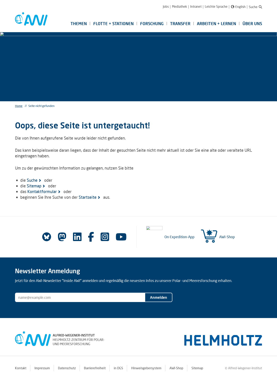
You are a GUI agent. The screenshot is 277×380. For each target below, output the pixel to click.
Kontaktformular (42, 191)
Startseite (88, 197)
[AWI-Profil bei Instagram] (105, 236)
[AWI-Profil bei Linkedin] (77, 236)
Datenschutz (67, 368)
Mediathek (179, 6)
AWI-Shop (227, 237)
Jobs (166, 6)
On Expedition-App (179, 237)
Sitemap (34, 185)
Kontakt (20, 368)
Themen (79, 23)
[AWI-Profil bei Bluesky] (46, 236)
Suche (32, 180)
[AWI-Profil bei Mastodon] (62, 236)
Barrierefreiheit (95, 368)
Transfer (180, 23)
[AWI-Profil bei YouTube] (121, 236)
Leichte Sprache (216, 6)
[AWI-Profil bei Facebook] (91, 236)
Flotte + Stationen (113, 23)
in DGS (118, 368)
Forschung (152, 23)
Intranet (196, 6)
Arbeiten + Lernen (216, 23)
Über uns (252, 23)
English (240, 7)
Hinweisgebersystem (146, 368)
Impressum (42, 368)
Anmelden (158, 297)
